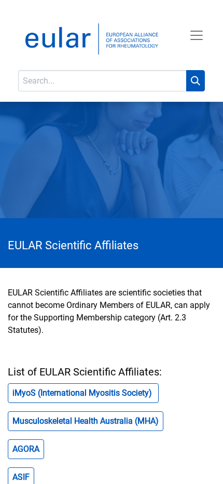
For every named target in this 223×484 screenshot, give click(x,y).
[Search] (195, 80)
